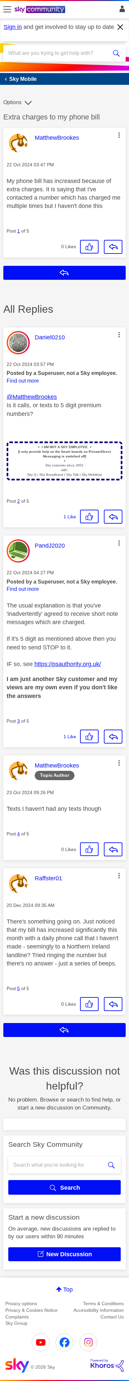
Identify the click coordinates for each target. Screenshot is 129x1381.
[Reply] (113, 247)
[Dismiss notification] (120, 27)
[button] (119, 135)
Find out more (23, 381)
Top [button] (68, 1289)
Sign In (121, 11)
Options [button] (12, 102)
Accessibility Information (98, 1310)
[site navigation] (7, 9)
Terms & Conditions (103, 1303)
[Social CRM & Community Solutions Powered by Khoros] (107, 1365)
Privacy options (21, 1303)
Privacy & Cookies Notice (31, 1310)
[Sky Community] (40, 10)
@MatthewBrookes (32, 397)
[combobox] (58, 53)
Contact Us (112, 1316)
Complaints (17, 1316)
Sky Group (16, 1323)
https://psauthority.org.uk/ (67, 664)
